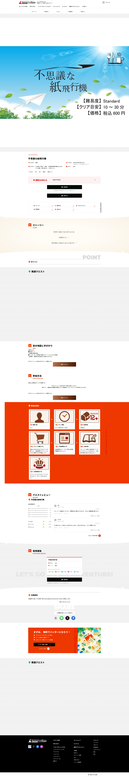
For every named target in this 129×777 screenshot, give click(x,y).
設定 (94, 754)
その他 (83, 6)
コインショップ (56, 6)
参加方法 (46, 11)
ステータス (95, 742)
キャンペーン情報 (77, 755)
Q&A (75, 757)
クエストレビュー (97, 749)
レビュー (58, 11)
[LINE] (62, 618)
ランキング (64, 6)
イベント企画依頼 (77, 762)
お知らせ (83, 11)
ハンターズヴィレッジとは (44, 6)
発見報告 (71, 11)
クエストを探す (24, 6)
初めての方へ (33, 6)
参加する (65, 195)
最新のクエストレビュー (74, 6)
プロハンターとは (57, 758)
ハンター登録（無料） (43, 644)
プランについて (56, 756)
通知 (94, 751)
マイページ (95, 740)
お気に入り (95, 744)
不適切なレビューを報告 (95, 515)
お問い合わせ (76, 759)
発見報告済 (95, 747)
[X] (67, 618)
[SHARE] (56, 618)
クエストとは (56, 751)
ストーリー (34, 11)
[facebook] (73, 618)
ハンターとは (56, 754)
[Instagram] (41, 746)
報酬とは (55, 761)
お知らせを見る (57, 180)
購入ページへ (64, 364)
